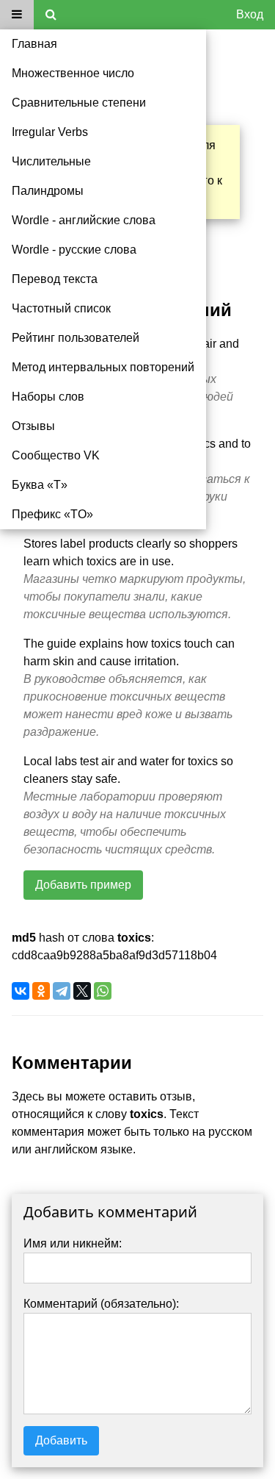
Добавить (61, 1440)
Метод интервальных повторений (103, 367)
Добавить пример (83, 884)
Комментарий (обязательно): (101, 1303)
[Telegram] (61, 991)
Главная (34, 43)
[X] (82, 991)
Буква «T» (39, 485)
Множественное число (73, 73)
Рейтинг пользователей (75, 338)
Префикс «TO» (52, 514)
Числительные (51, 161)
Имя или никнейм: (72, 1243)
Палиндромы (48, 191)
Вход (249, 14)
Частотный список (61, 308)
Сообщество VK (56, 455)
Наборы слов (48, 396)
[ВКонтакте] (20, 991)
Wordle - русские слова (74, 249)
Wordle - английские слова (83, 220)
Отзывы (33, 426)
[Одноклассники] (41, 991)
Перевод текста (55, 279)
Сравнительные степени (79, 102)
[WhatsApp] (102, 991)
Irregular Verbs (50, 132)
